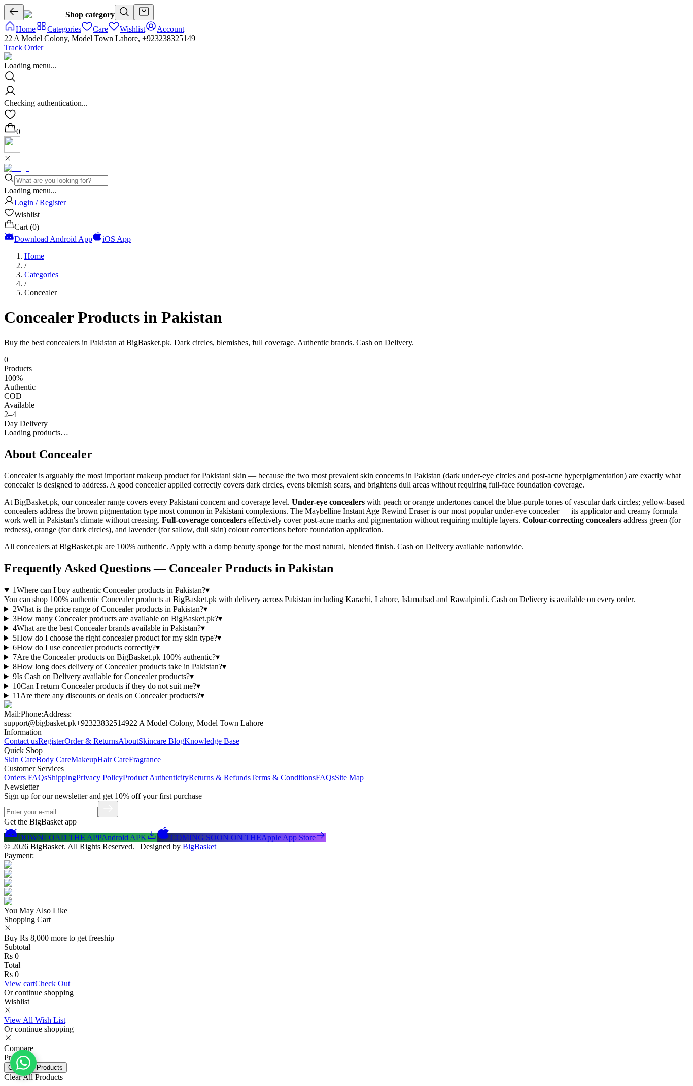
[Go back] (14, 12)
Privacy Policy (99, 777)
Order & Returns (91, 741)
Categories (41, 274)
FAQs (325, 777)
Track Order (23, 47)
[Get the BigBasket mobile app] (12, 149)
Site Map (349, 777)
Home (34, 256)
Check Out (52, 983)
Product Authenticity (156, 777)
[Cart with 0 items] (144, 12)
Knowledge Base (211, 741)
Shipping (61, 777)
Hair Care (113, 759)
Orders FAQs (25, 777)
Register (51, 741)
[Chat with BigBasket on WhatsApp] (23, 1063)
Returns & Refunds (220, 777)
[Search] (124, 12)
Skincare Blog (161, 741)
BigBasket (199, 846)
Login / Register (40, 202)
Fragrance (145, 759)
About (128, 741)
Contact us (21, 741)
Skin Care (20, 759)
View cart (19, 983)
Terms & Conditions (283, 777)
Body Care (53, 759)
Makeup (84, 759)
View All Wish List (34, 1020)
